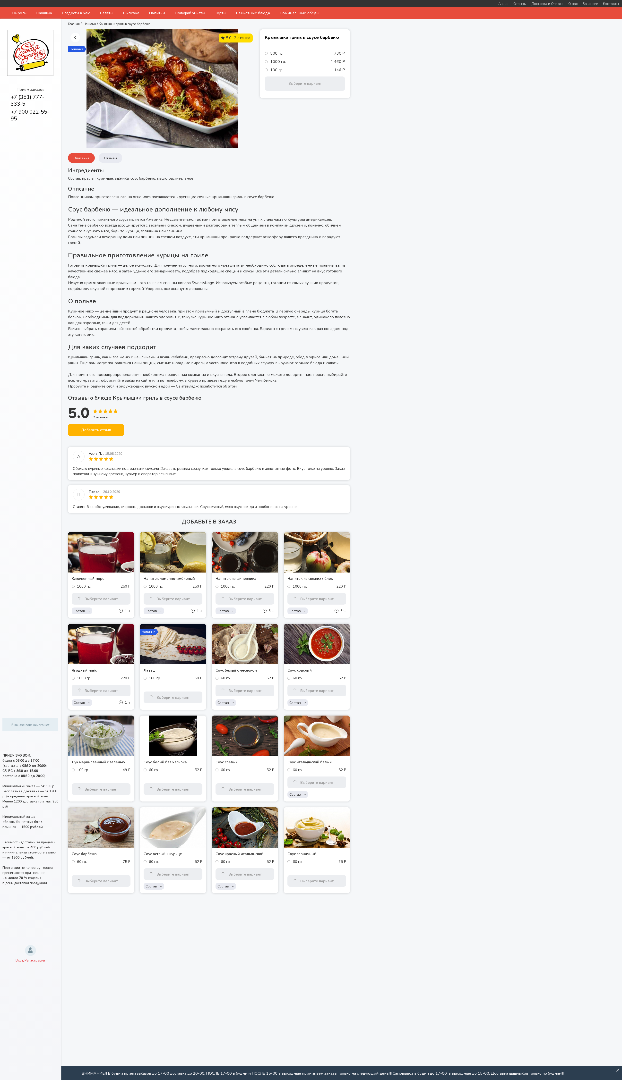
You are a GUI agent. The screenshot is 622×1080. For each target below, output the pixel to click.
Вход (20, 960)
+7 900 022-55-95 (30, 115)
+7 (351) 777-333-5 (27, 100)
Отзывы (110, 158)
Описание (81, 158)
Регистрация (35, 960)
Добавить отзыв (96, 430)
